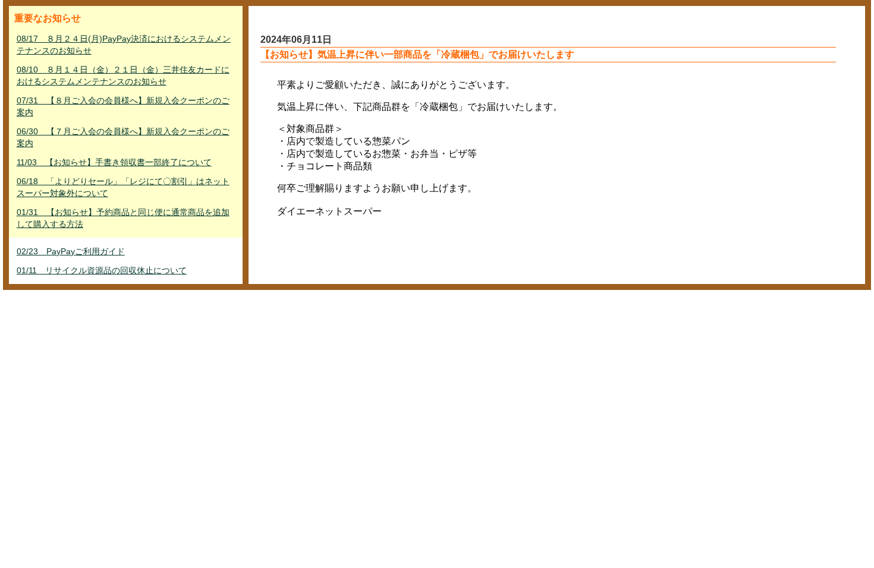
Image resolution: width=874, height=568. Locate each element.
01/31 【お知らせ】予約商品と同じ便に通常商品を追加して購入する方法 (123, 218)
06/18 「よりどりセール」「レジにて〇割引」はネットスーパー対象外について (123, 187)
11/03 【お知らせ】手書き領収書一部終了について (114, 162)
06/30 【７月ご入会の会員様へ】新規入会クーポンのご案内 (123, 137)
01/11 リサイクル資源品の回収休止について (102, 270)
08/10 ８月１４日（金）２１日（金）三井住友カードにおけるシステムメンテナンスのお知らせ (123, 75)
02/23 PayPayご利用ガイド (71, 251)
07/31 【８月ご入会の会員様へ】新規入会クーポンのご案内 (123, 106)
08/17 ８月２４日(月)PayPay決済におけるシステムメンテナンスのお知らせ (124, 44)
